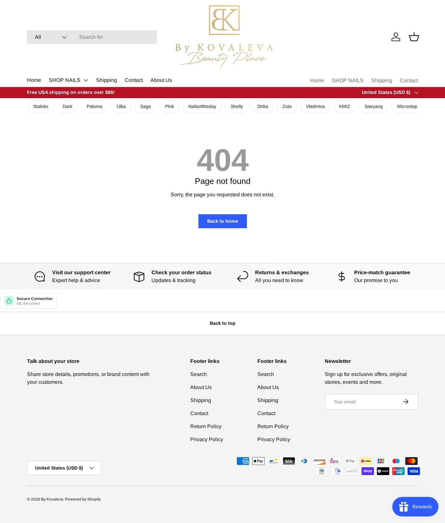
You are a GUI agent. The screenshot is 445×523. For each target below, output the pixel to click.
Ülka (121, 106)
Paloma (94, 106)
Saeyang (374, 106)
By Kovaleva (52, 499)
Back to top (223, 323)
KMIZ (344, 106)
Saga (145, 106)
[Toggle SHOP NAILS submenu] (86, 80)
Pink (169, 106)
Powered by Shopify (83, 499)
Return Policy (206, 426)
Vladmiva (315, 106)
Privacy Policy (206, 439)
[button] (414, 37)
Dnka (262, 106)
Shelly (237, 106)
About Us (161, 80)
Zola (287, 106)
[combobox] (92, 37)
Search (198, 374)
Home (34, 80)
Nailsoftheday (202, 106)
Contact (134, 80)
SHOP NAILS (64, 80)
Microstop (407, 106)
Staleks (40, 106)
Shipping (106, 80)
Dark (67, 106)
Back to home (222, 221)
